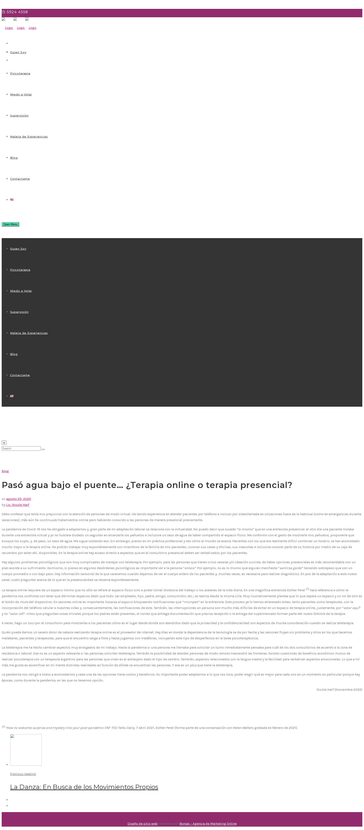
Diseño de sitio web (142, 824)
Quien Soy (18, 52)
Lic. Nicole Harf (17, 505)
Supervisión (19, 115)
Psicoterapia (20, 73)
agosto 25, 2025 (18, 499)
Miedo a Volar (21, 94)
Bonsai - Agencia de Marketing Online (208, 824)
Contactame (20, 178)
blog (5, 471)
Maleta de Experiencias (29, 136)
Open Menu (10, 224)
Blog (14, 157)
